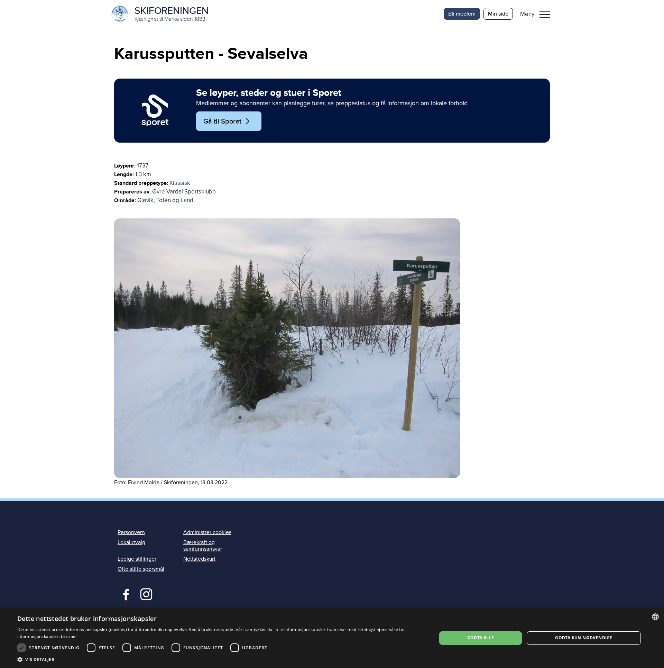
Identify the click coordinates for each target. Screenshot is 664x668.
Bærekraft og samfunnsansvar (202, 545)
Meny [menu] (544, 13)
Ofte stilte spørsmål (141, 569)
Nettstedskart (199, 559)
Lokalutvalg (131, 542)
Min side (498, 14)
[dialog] (332, 638)
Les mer (69, 636)
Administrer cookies (207, 532)
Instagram (146, 594)
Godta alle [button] (480, 638)
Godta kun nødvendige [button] (583, 638)
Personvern (131, 532)
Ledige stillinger (137, 559)
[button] (537, 13)
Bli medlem (462, 14)
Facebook (124, 594)
